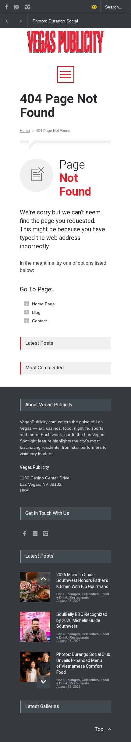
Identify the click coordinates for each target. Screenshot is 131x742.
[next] (43, 681)
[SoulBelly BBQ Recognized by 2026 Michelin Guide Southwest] (35, 627)
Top (99, 729)
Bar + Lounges (68, 594)
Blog (36, 312)
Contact (39, 320)
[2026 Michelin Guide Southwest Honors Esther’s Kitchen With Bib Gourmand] (35, 587)
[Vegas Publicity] (65, 46)
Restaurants (79, 597)
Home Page (43, 303)
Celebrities (90, 594)
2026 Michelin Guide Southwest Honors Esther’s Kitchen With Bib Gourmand (82, 580)
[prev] (43, 579)
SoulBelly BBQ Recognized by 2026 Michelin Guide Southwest (81, 620)
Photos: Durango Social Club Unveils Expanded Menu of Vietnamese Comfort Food (55, 21)
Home (25, 131)
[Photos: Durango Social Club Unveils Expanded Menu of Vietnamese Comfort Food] (35, 667)
